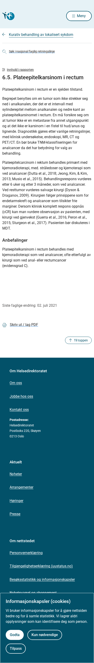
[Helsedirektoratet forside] (7, 16)
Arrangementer (21, 487)
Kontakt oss (19, 409)
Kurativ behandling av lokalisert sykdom (41, 34)
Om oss (16, 383)
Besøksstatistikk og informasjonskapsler (42, 579)
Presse (15, 514)
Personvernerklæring (26, 553)
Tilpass (16, 648)
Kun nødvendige (44, 635)
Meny (81, 16)
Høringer (16, 501)
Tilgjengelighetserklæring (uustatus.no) (41, 566)
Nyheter (16, 474)
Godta (15, 635)
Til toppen (81, 340)
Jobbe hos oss (21, 396)
